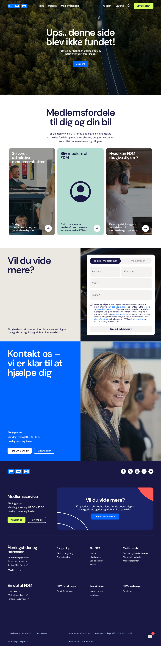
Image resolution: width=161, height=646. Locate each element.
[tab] (105, 261)
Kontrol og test (96, 591)
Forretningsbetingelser (18, 641)
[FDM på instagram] (137, 471)
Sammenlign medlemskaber (135, 553)
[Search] (128, 5)
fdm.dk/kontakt (101, 319)
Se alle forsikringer (65, 591)
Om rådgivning (63, 557)
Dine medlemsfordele (132, 557)
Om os (93, 553)
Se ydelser (127, 591)
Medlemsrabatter (131, 560)
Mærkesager (95, 557)
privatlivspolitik (136, 319)
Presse (93, 564)
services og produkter (117, 306)
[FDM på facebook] (123, 471)
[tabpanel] (121, 299)
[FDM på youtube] (150, 471)
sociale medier (118, 314)
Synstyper (94, 595)
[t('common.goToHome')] (19, 471)
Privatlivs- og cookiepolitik (20, 633)
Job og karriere (96, 560)
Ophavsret (42, 633)
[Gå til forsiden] (17, 6)
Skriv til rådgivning (65, 553)
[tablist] (121, 261)
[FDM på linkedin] (144, 471)
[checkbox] (91, 304)
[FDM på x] (130, 471)
